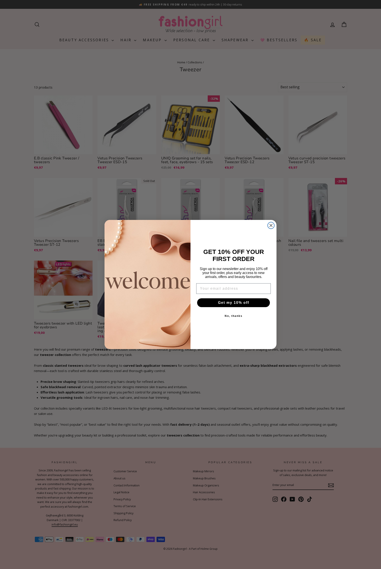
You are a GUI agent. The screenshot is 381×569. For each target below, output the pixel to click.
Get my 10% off (233, 302)
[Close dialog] (271, 225)
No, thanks (234, 316)
